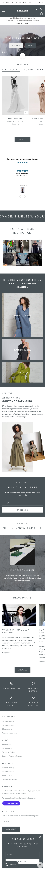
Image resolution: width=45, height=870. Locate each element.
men (40, 69)
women (28, 69)
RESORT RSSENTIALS (22, 316)
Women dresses (8, 725)
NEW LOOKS (11, 69)
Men (30, 46)
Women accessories (9, 733)
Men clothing (7, 729)
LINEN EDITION (22, 373)
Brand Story (6, 744)
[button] (20, 196)
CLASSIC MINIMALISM (22, 350)
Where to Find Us (8, 752)
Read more (6, 653)
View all (22, 139)
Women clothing (8, 721)
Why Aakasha (7, 748)
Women (16, 46)
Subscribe (22, 862)
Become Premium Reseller (12, 756)
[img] (22, 162)
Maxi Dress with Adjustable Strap (15, 120)
